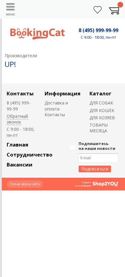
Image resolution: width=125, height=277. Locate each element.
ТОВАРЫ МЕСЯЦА (99, 128)
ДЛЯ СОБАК (101, 103)
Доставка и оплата (56, 105)
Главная (17, 144)
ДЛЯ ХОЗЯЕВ (102, 117)
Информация (62, 93)
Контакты (20, 93)
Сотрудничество (29, 154)
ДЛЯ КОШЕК (102, 110)
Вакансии (19, 164)
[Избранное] (97, 9)
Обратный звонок (17, 119)
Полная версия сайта (25, 184)
